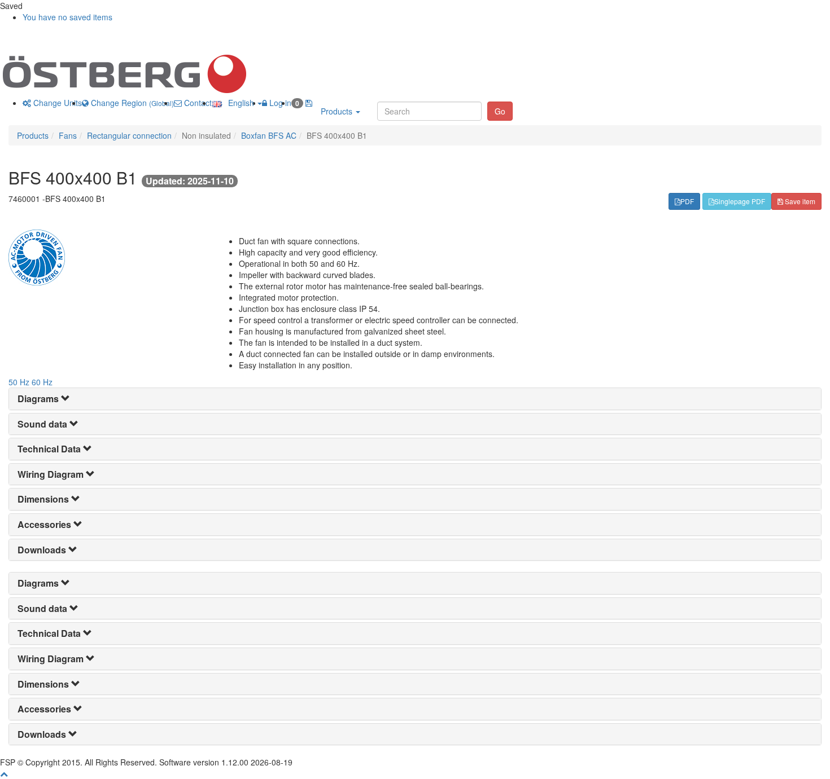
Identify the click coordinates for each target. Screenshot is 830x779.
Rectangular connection (129, 135)
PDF (687, 201)
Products (338, 111)
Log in (279, 102)
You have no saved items (67, 17)
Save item (799, 201)
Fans (68, 135)
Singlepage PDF (739, 201)
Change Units (56, 102)
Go (500, 111)
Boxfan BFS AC (268, 135)
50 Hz (18, 382)
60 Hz (42, 382)
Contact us (202, 102)
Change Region (131, 102)
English (238, 102)
